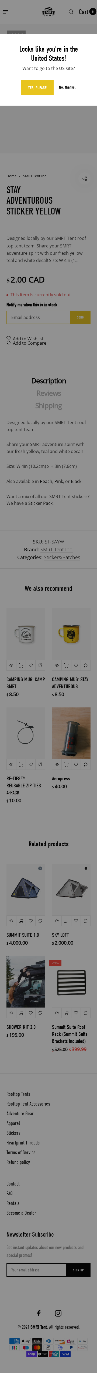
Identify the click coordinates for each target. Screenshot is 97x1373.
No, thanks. (67, 87)
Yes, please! (37, 87)
